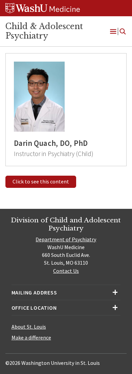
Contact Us (66, 270)
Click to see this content (41, 181)
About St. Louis (29, 327)
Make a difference (31, 337)
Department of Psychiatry (66, 239)
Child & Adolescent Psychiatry (44, 31)
